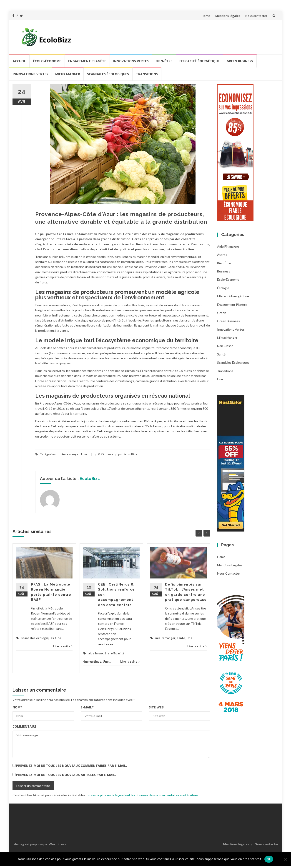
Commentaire (25, 726)
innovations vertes (131, 61)
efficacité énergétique (199, 61)
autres (222, 255)
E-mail (87, 707)
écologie (223, 288)
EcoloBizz (130, 454)
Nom (17, 707)
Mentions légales (227, 16)
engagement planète (87, 61)
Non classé (225, 346)
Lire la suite (61, 646)
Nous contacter (256, 16)
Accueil (19, 61)
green (221, 313)
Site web (156, 707)
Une (84, 454)
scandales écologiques (108, 74)
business (223, 271)
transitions (147, 74)
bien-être (164, 61)
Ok (269, 859)
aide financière (99, 653)
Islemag (18, 844)
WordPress (57, 844)
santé (181, 638)
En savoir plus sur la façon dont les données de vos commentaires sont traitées (142, 795)
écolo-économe (47, 61)
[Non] (285, 859)
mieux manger (67, 74)
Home (205, 16)
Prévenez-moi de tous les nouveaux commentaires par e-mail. (71, 765)
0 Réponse (105, 454)
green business (240, 61)
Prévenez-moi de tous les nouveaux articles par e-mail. (66, 775)
